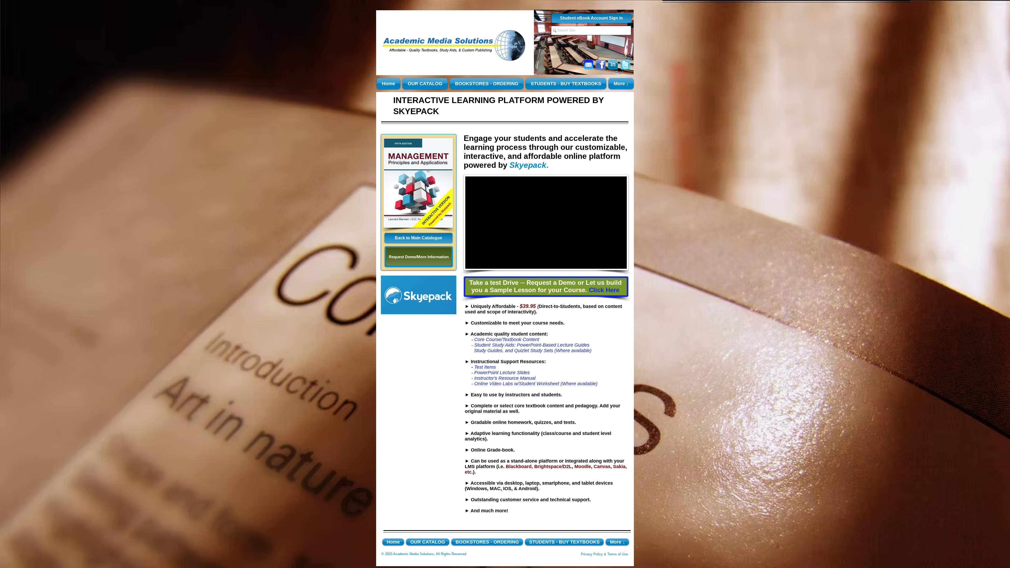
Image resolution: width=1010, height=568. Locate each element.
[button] (418, 183)
